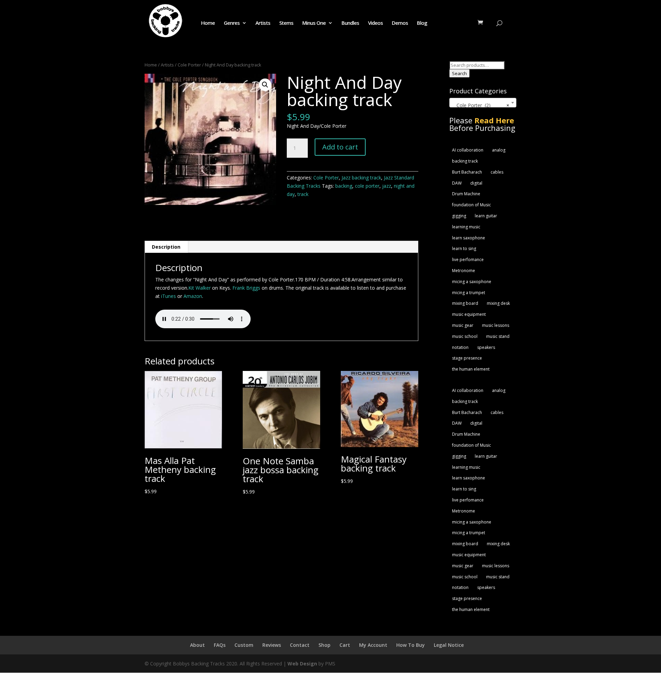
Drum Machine (466, 194)
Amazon (192, 296)
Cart (344, 645)
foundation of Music (471, 205)
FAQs (219, 645)
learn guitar (486, 216)
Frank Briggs (246, 287)
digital (476, 183)
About (197, 645)
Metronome (463, 270)
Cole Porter (189, 65)
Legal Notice (449, 645)
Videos (375, 23)
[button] (265, 85)
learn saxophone (468, 238)
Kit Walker (199, 287)
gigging (459, 216)
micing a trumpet (468, 293)
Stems (286, 23)
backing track (465, 161)
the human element (471, 369)
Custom (243, 645)
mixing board (465, 303)
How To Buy (410, 645)
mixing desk (498, 303)
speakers (486, 347)
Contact (299, 645)
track (302, 194)
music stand (498, 336)
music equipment (469, 314)
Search (459, 73)
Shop (324, 645)
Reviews (271, 645)
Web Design (302, 663)
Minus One (314, 23)
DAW (457, 183)
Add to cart (340, 147)
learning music (466, 227)
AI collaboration (467, 150)
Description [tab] (166, 247)
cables (497, 172)
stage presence (467, 358)
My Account (373, 645)
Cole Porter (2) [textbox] (480, 105)
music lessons (495, 325)
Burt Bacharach (467, 172)
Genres (232, 23)
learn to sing (464, 248)
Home (208, 23)
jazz (386, 186)
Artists (262, 23)
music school (465, 336)
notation (460, 347)
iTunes (168, 296)
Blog (422, 23)
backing (343, 186)
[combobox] (482, 102)
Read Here (494, 120)
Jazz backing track (361, 177)
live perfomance (468, 259)
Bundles (350, 23)
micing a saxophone (471, 281)
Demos (400, 23)
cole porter (367, 186)
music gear (462, 325)
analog (498, 150)
